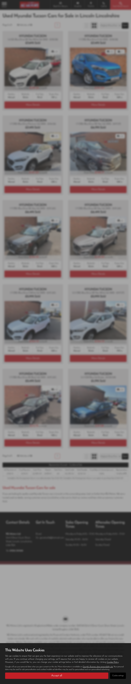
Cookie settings (118, 676)
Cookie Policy (113, 662)
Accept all (56, 675)
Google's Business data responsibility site (98, 667)
